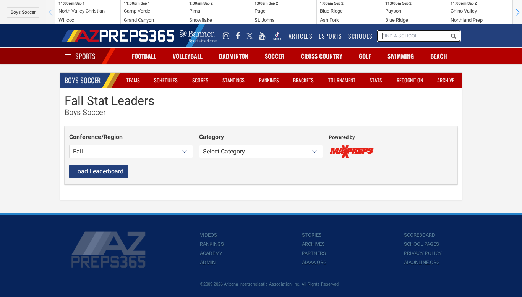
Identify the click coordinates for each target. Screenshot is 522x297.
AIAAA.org (314, 262)
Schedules (166, 80)
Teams (133, 80)
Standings (233, 80)
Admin (208, 262)
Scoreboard (419, 235)
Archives (313, 244)
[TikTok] (277, 35)
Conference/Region (96, 136)
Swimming (400, 56)
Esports (330, 35)
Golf (365, 56)
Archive (445, 80)
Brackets (303, 80)
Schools (360, 35)
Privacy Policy (423, 253)
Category (211, 136)
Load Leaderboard (98, 171)
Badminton (233, 56)
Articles (301, 35)
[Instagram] (226, 35)
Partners (314, 253)
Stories (312, 235)
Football (144, 56)
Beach (438, 56)
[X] (249, 36)
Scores (200, 80)
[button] (517, 12)
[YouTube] (262, 35)
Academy (211, 253)
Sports (85, 56)
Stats (376, 80)
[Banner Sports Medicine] (198, 36)
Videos (208, 235)
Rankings (269, 80)
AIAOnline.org (422, 262)
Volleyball (188, 56)
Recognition (410, 80)
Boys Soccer (23, 12)
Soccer (275, 56)
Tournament (341, 80)
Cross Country (321, 56)
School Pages (421, 244)
